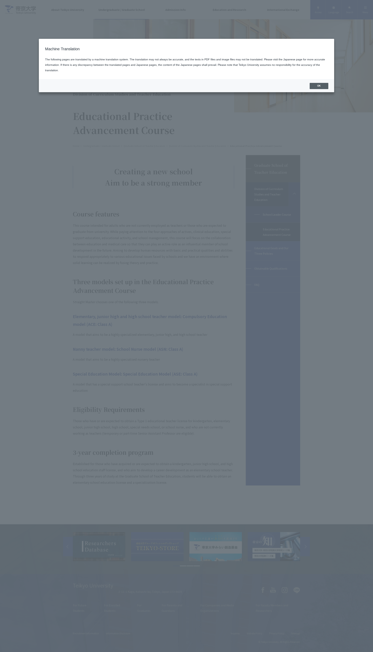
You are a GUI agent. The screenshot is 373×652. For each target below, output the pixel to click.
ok (319, 85)
